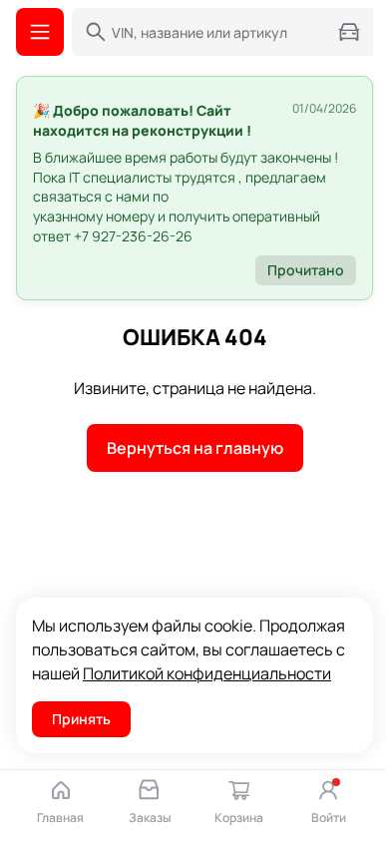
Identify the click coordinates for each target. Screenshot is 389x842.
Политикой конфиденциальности (207, 673)
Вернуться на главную (195, 448)
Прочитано (305, 269)
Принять (81, 718)
